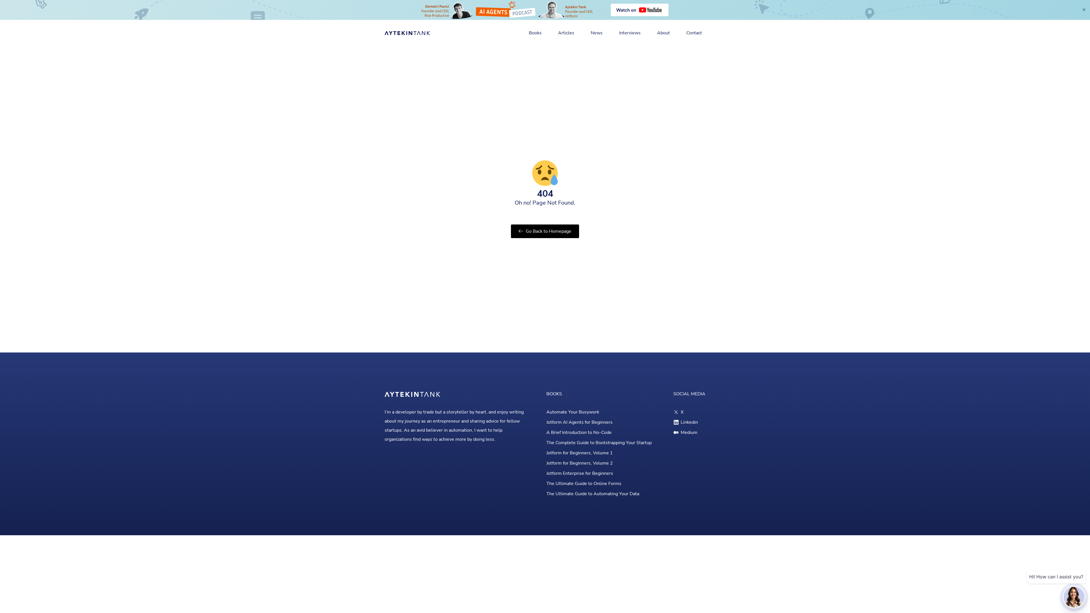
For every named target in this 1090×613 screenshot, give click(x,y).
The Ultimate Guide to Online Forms (583, 483)
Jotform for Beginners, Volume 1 (579, 453)
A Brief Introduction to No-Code (579, 432)
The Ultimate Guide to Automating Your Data (592, 494)
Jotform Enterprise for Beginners (579, 473)
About (663, 33)
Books (535, 33)
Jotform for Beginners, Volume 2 (579, 463)
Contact (694, 33)
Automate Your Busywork (572, 412)
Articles (566, 33)
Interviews (630, 33)
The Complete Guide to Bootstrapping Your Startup (599, 443)
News (597, 33)
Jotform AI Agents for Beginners (579, 422)
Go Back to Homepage (548, 231)
